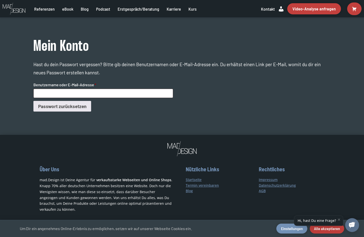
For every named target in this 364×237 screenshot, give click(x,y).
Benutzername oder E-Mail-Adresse (74, 84)
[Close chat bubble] (339, 219)
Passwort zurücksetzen (62, 106)
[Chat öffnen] (352, 225)
